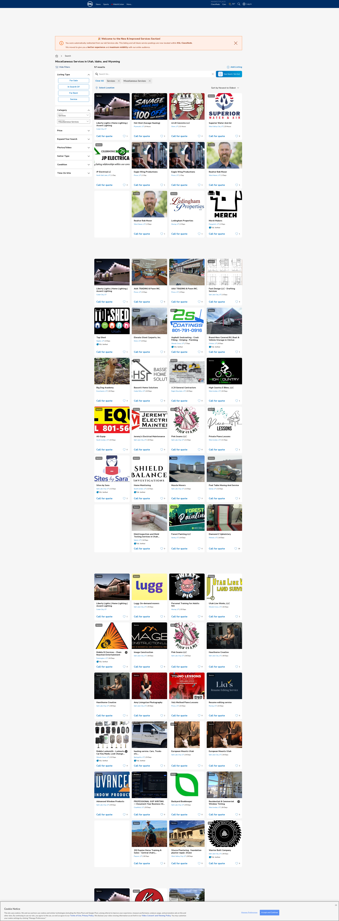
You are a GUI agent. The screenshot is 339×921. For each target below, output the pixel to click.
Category (60, 114)
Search (68, 56)
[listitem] (112, 116)
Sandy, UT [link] (212, 489)
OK (336, 905)
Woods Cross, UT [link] (177, 343)
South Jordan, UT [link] (102, 440)
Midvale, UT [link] (213, 538)
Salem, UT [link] (137, 540)
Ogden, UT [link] (100, 341)
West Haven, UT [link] (214, 175)
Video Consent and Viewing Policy (156, 915)
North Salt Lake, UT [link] (103, 175)
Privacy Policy (88, 915)
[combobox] (73, 115)
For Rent (73, 93)
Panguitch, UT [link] (214, 224)
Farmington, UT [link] (102, 658)
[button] (87, 115)
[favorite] (124, 136)
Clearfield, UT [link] (139, 807)
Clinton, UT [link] (213, 343)
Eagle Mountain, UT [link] (178, 391)
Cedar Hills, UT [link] (139, 391)
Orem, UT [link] (174, 126)
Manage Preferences (249, 912)
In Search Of (74, 86)
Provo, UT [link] (137, 175)
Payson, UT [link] (138, 856)
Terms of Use (75, 915)
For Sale (74, 80)
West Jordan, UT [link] (214, 391)
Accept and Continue (269, 912)
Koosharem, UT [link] (101, 391)
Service (73, 99)
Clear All (99, 80)
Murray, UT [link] (175, 224)
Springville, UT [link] (139, 757)
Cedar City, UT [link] (101, 129)
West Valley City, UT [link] (216, 126)
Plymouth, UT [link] (139, 126)
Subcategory (61, 120)
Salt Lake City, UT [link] (215, 295)
